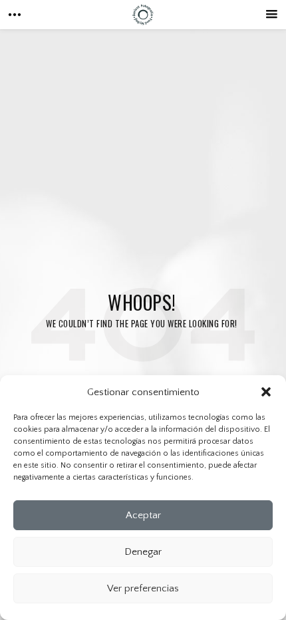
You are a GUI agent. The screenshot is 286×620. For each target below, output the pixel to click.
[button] (266, 391)
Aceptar (143, 515)
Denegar (143, 551)
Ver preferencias (143, 588)
